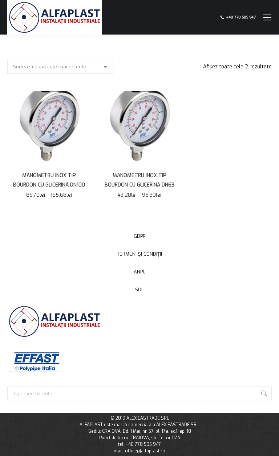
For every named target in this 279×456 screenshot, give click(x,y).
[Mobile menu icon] (267, 17)
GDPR (140, 236)
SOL (139, 290)
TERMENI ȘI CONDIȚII (139, 254)
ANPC (140, 272)
